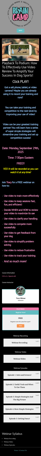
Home (16, 450)
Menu (20, 30)
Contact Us (23, 450)
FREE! (20, 326)
